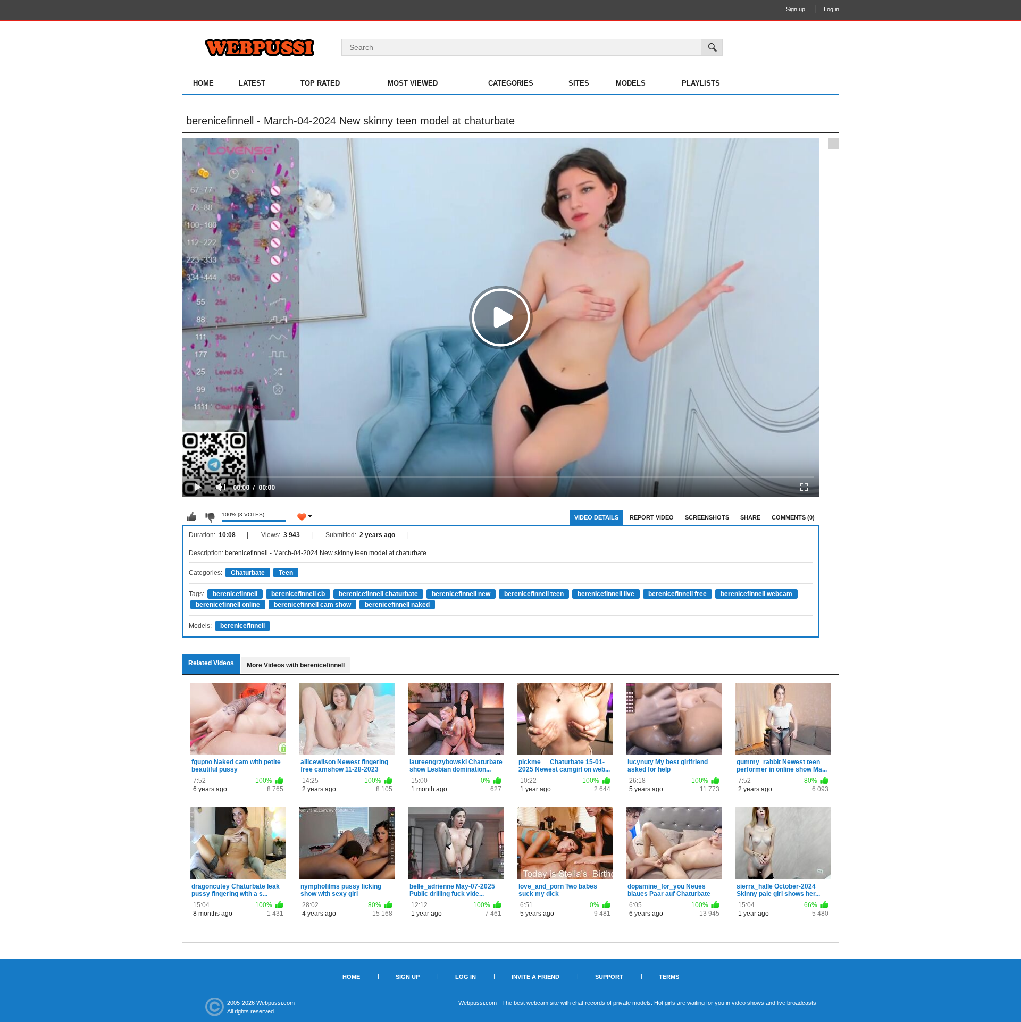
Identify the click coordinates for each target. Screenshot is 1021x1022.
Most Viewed (413, 83)
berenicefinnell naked (397, 604)
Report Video (652, 517)
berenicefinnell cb (298, 594)
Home (203, 83)
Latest (252, 83)
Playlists (701, 83)
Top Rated (320, 83)
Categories (510, 83)
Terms (669, 977)
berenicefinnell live (606, 594)
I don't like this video (209, 517)
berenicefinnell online (228, 604)
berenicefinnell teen (534, 594)
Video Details (596, 517)
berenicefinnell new (461, 594)
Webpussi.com (275, 1003)
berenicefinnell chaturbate (378, 594)
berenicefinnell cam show (312, 604)
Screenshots (707, 517)
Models (631, 83)
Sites (578, 83)
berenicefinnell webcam (756, 594)
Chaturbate (248, 572)
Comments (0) (793, 517)
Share (750, 517)
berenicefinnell (235, 594)
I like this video (191, 517)
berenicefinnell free (677, 594)
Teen (286, 572)
